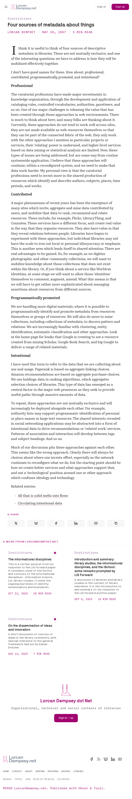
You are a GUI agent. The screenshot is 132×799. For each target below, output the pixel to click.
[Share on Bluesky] (36, 523)
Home (6, 771)
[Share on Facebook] (55, 523)
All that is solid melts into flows (43, 496)
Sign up (120, 7)
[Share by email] (95, 523)
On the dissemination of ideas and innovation (30, 627)
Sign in (101, 7)
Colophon (63, 779)
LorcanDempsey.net (30, 788)
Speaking (53, 771)
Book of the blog (43, 779)
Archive (65, 771)
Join (27, 779)
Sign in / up (66, 718)
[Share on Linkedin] (76, 523)
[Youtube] (120, 759)
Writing (40, 771)
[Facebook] (92, 759)
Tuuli (98, 788)
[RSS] (99, 759)
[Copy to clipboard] (115, 523)
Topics (18, 779)
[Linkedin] (113, 759)
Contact (17, 771)
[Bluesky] (106, 759)
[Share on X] (16, 523)
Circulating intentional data (40, 503)
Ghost (83, 788)
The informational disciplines (29, 559)
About (29, 771)
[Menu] (6, 7)
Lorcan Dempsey (22, 32)
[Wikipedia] (127, 759)
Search (7, 779)
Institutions (19, 18)
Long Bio (78, 771)
